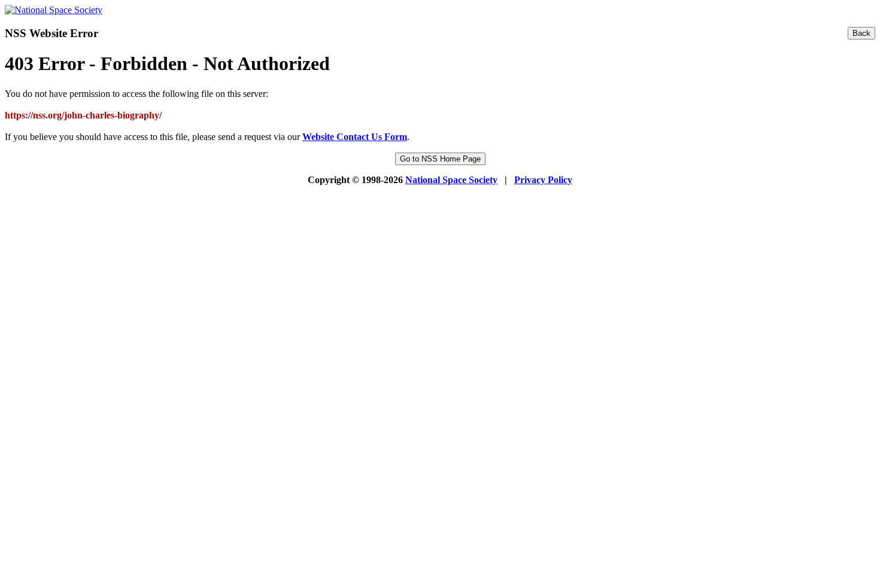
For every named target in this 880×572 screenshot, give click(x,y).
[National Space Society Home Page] (53, 10)
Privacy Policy (543, 180)
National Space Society (451, 180)
